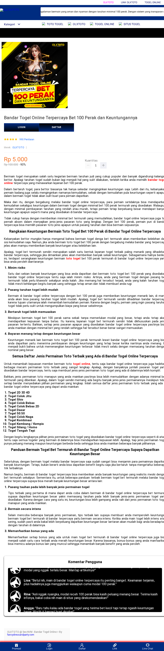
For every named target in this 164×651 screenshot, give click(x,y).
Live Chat (147, 648)
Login (49, 648)
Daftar (82, 648)
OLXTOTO (108, 2)
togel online (81, 364)
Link (114, 648)
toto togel (73, 258)
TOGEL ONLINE (153, 2)
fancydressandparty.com (20, 634)
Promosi (16, 648)
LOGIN (21, 127)
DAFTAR (56, 127)
